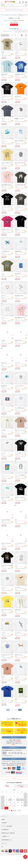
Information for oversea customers (14, 10)
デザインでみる (13, 35)
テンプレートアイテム (21, 31)
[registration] (12, 47)
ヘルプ (14, 778)
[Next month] (25, 790)
